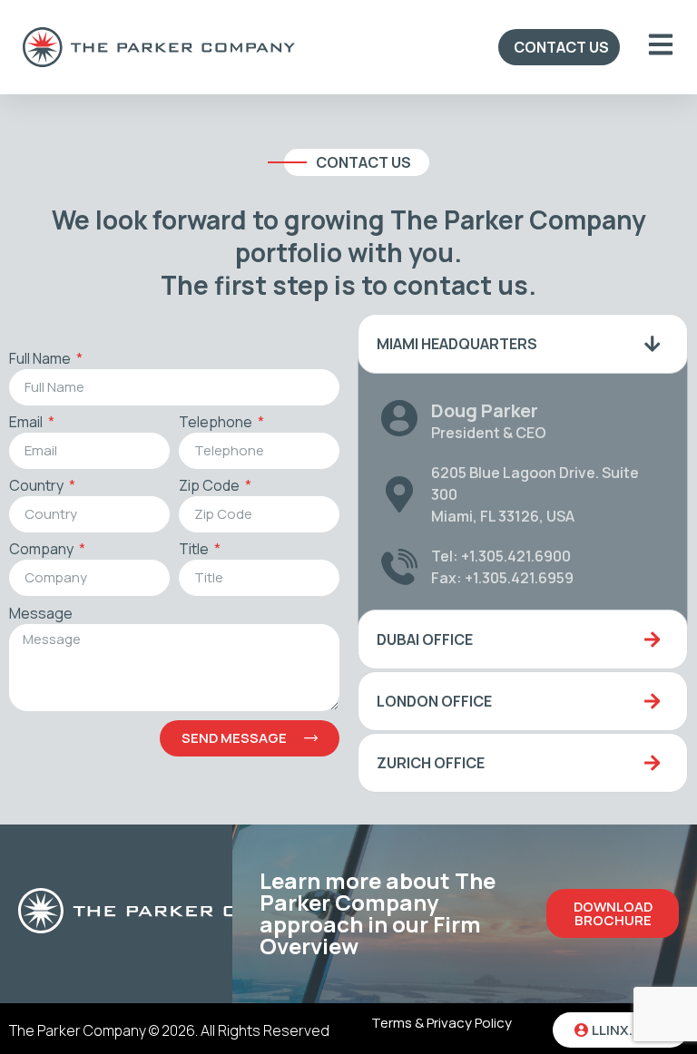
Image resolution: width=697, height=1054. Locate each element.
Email (27, 423)
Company (42, 550)
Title (195, 550)
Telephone (217, 423)
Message (41, 614)
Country (37, 486)
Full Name (41, 359)
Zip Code (210, 486)
